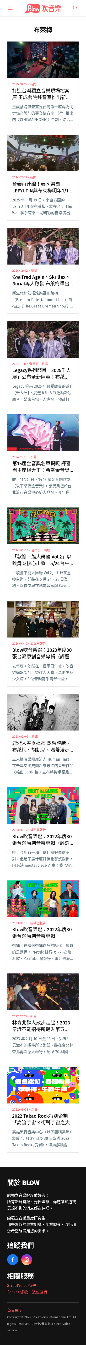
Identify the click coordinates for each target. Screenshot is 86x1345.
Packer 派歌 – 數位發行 (27, 1292)
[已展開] (10, 7)
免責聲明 (14, 1310)
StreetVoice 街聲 (21, 1285)
